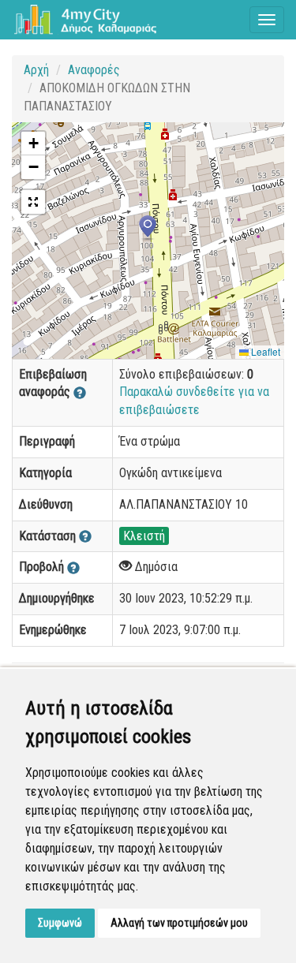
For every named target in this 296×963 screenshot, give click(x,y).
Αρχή (36, 69)
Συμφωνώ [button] (60, 922)
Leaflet (264, 351)
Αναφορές (94, 69)
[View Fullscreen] (33, 202)
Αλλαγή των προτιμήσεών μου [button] (179, 922)
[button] (147, 228)
